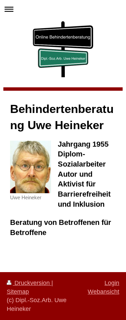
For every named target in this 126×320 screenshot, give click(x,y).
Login (111, 283)
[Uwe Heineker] (30, 167)
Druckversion (32, 283)
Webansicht (103, 291)
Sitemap (18, 291)
